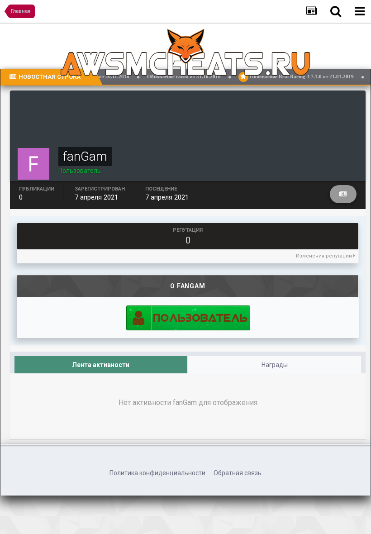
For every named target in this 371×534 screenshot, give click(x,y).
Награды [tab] (275, 364)
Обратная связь (238, 473)
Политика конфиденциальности (157, 473)
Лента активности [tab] (100, 364)
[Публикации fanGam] (343, 194)
